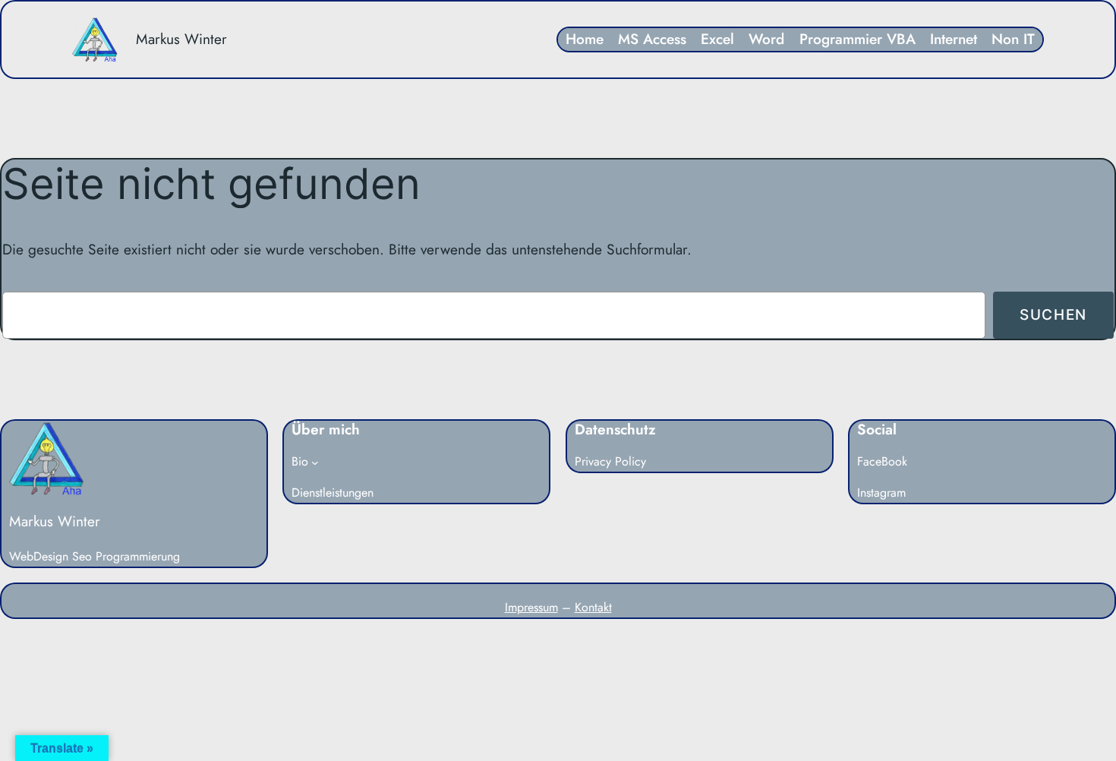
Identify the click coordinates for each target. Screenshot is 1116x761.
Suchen (1053, 314)
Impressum (531, 607)
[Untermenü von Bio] (315, 462)
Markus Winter (181, 38)
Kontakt (593, 607)
